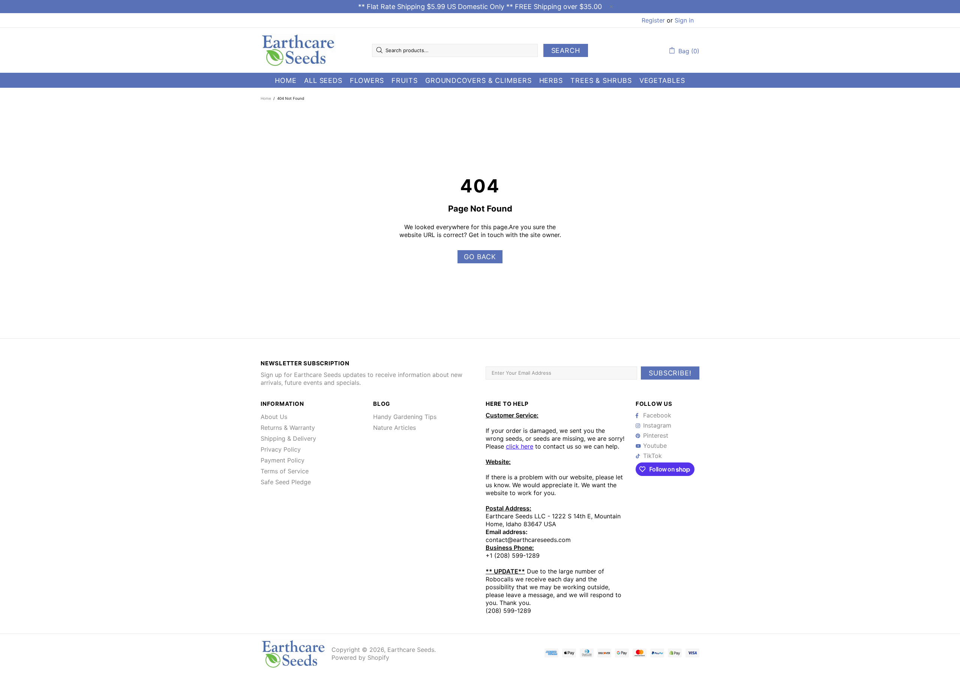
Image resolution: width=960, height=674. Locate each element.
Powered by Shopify (360, 657)
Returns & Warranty (288, 427)
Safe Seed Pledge (286, 482)
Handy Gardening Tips (404, 416)
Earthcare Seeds (298, 50)
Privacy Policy (281, 449)
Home (266, 98)
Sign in (684, 20)
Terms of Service (285, 471)
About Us (274, 416)
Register (653, 20)
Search (565, 50)
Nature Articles (394, 427)
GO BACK (480, 257)
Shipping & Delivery (288, 438)
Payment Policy (282, 460)
